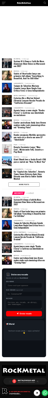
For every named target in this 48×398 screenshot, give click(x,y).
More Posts (24, 184)
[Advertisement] (24, 33)
